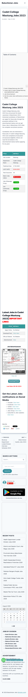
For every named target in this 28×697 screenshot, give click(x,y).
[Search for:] (14, 459)
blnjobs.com (22, 692)
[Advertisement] (14, 36)
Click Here (16, 333)
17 (4, 617)
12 (10, 615)
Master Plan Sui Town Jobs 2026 (14, 592)
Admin (5, 19)
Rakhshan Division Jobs (12, 637)
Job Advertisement (9, 94)
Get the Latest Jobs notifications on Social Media (16, 97)
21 (17, 617)
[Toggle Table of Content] (26, 86)
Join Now (17, 182)
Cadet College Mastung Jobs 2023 (13, 88)
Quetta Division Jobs (11, 639)
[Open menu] (24, 3)
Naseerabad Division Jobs (13, 648)
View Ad (14, 376)
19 (10, 617)
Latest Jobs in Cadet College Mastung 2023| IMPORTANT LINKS (14, 91)
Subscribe (7, 471)
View (14, 340)
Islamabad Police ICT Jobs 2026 (14, 567)
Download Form (14, 381)
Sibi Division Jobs (10, 643)
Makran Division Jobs (12, 641)
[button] (3, 659)
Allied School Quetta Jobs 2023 (20, 440)
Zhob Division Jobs (11, 646)
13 (14, 615)
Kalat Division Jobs (11, 634)
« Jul (13, 626)
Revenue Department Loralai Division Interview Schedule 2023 (6, 443)
